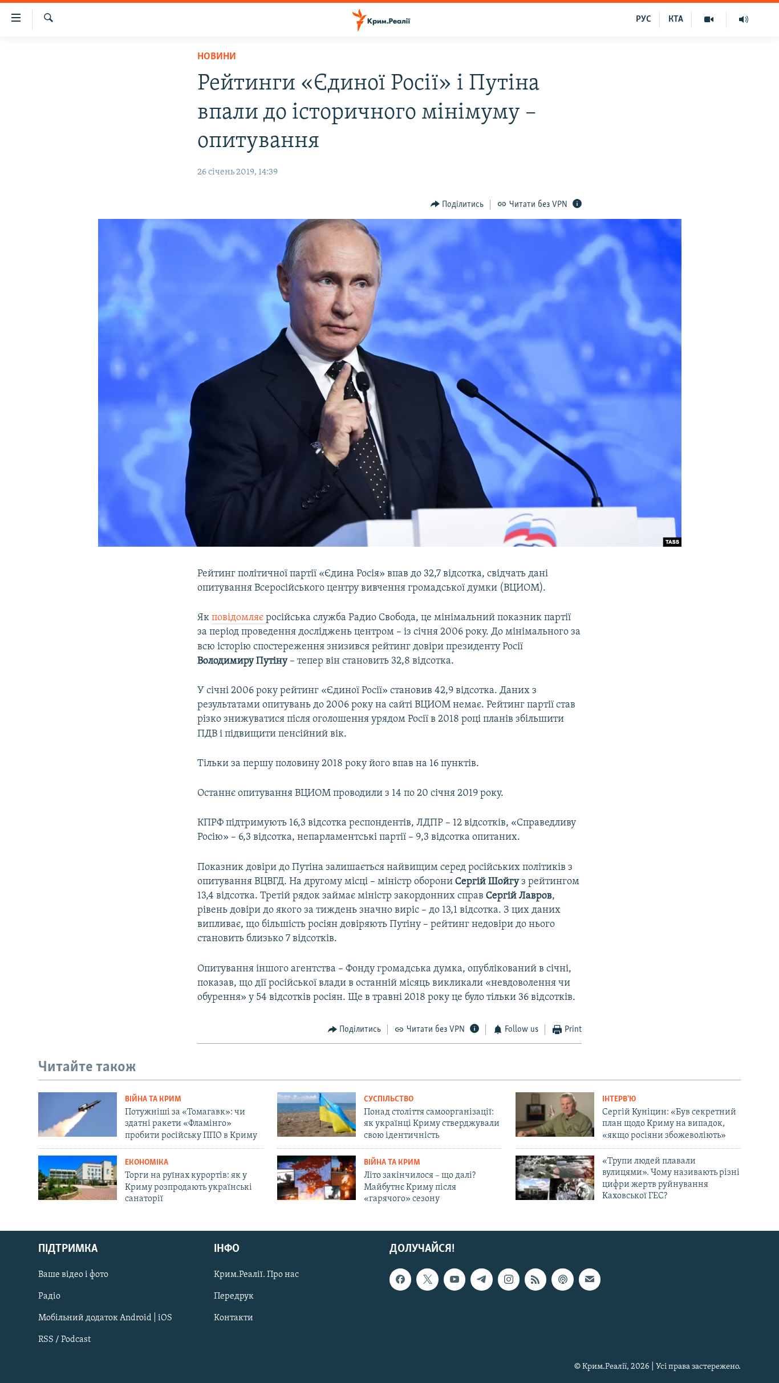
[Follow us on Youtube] (454, 1280)
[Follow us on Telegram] (481, 1280)
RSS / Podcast (64, 1340)
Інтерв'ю (619, 1099)
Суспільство (388, 1099)
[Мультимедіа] (709, 19)
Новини (216, 57)
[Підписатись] (590, 1280)
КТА (675, 19)
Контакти (233, 1318)
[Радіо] (744, 19)
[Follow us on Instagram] (509, 1280)
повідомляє (239, 618)
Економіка (146, 1162)
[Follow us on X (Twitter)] (427, 1280)
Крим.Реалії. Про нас (256, 1275)
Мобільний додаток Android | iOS (105, 1318)
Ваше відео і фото (73, 1275)
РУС (643, 19)
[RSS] (535, 1280)
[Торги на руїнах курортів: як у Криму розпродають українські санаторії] (77, 1178)
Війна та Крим (153, 1099)
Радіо (49, 1296)
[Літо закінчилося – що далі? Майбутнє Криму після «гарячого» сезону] (316, 1178)
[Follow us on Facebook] (400, 1280)
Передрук (234, 1296)
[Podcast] (562, 1280)
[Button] (457, 204)
